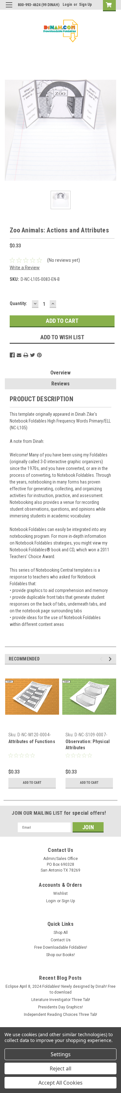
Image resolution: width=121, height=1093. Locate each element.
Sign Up (85, 4)
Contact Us (61, 940)
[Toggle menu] (9, 9)
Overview (60, 373)
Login (67, 4)
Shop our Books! (60, 955)
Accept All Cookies (60, 1082)
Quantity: (18, 303)
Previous (102, 659)
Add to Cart (32, 782)
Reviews (60, 384)
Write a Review (25, 267)
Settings (61, 1054)
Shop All (61, 932)
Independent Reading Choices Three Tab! (60, 1014)
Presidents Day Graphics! (60, 1007)
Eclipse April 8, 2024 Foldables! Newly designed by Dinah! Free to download (60, 989)
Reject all (60, 1068)
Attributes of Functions (31, 741)
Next (111, 659)
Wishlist (60, 893)
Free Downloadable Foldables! (60, 947)
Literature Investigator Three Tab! (60, 999)
